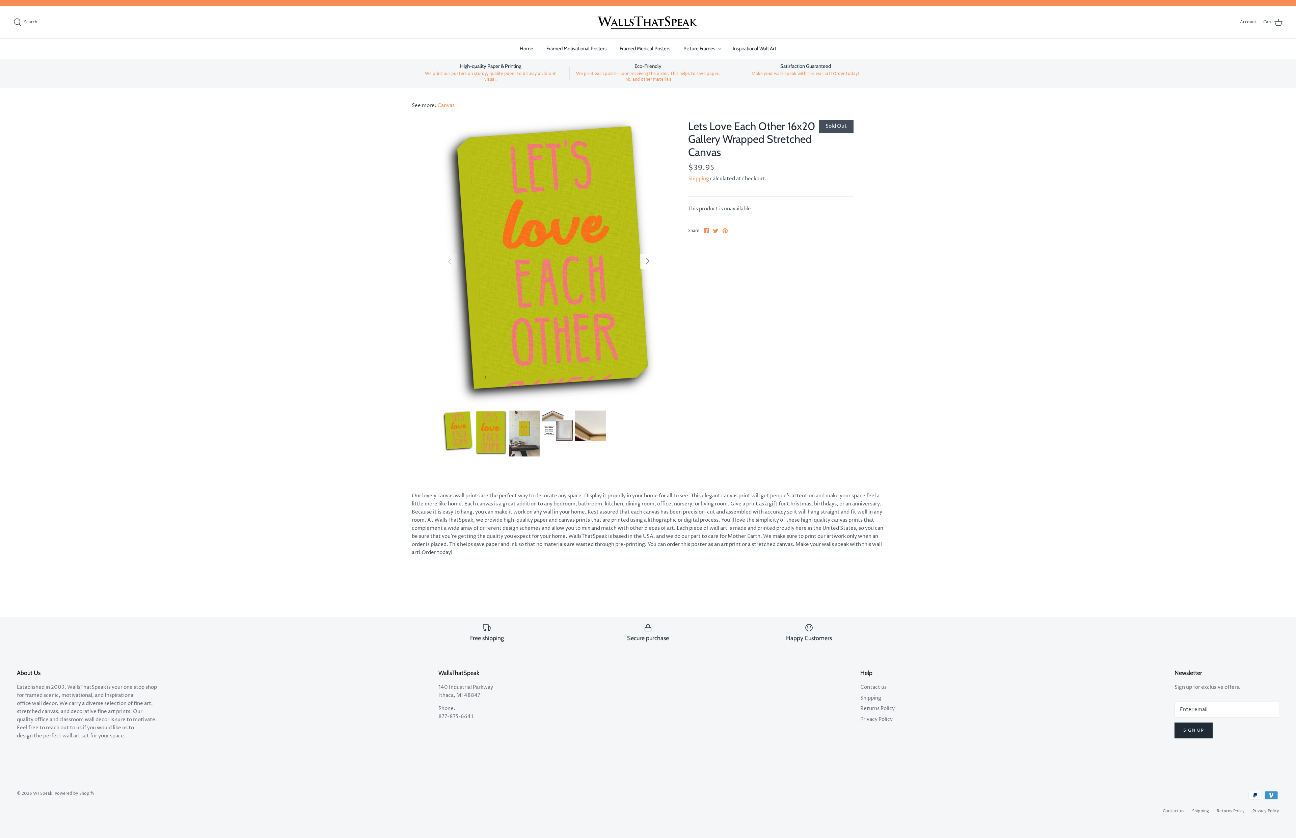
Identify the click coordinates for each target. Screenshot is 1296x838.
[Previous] (449, 261)
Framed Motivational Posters (576, 49)
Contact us (873, 687)
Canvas (446, 105)
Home (526, 49)
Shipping (698, 178)
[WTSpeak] (648, 22)
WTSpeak (42, 793)
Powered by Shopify (74, 793)
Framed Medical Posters (645, 49)
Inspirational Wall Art (754, 49)
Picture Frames (699, 49)
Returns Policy (877, 708)
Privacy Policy (876, 719)
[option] (548, 261)
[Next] (647, 261)
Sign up (1193, 730)
